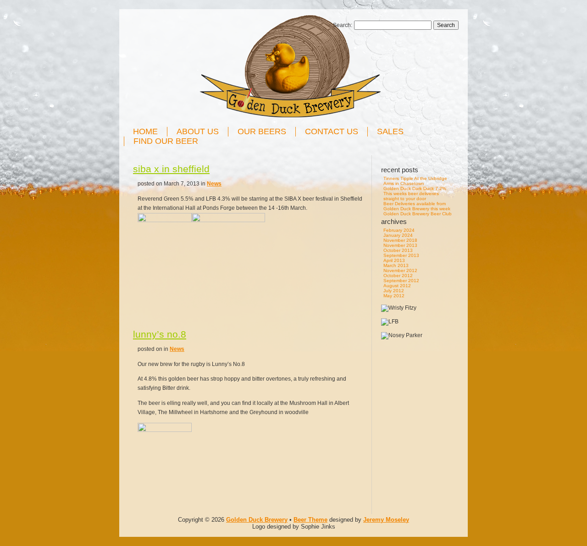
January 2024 (398, 235)
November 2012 (400, 270)
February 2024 (399, 230)
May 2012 (393, 295)
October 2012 (398, 275)
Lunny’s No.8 (159, 334)
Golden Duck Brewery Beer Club (417, 213)
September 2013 (401, 255)
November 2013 (400, 245)
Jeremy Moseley (386, 519)
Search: (342, 25)
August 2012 (397, 285)
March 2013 (396, 265)
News (214, 183)
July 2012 (393, 290)
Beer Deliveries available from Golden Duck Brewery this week (416, 206)
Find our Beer (165, 141)
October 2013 (398, 250)
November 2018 (400, 240)
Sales (390, 131)
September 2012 (401, 280)
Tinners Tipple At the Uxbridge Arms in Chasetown (415, 181)
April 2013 (394, 260)
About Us (198, 131)
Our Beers (262, 131)
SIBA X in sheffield (171, 169)
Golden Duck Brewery (257, 519)
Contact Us (331, 131)
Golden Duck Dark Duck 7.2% (414, 188)
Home (145, 131)
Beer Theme (310, 519)
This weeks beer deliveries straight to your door (411, 196)
